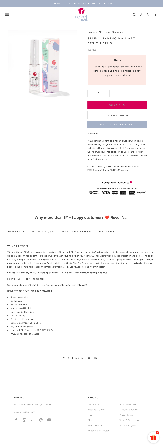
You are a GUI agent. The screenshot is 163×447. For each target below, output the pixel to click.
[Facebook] (16, 420)
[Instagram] (24, 420)
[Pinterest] (41, 420)
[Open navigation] (7, 14)
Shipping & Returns (128, 409)
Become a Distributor (98, 430)
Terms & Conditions (129, 420)
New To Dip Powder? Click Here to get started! (81, 3)
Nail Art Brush (76, 231)
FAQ (90, 415)
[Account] (141, 14)
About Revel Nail (127, 404)
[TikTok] (32, 420)
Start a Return (95, 425)
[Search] (134, 14)
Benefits (16, 231)
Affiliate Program (127, 425)
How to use (43, 231)
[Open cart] (156, 14)
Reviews (107, 231)
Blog (90, 420)
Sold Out (115, 105)
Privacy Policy (126, 415)
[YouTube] (49, 420)
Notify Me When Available (117, 124)
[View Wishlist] (149, 14)
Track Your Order (96, 409)
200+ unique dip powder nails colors (50, 272)
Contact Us (93, 404)
